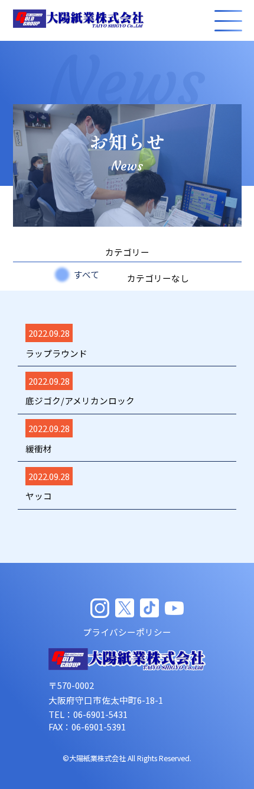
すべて (86, 274)
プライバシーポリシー (127, 632)
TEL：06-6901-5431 (88, 714)
